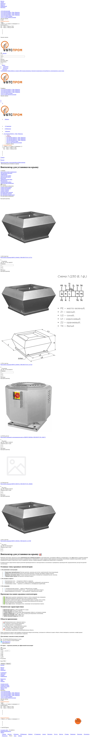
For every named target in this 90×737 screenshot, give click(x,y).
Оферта (2, 732)
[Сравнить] (2, 268)
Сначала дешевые (5, 189)
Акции (2, 668)
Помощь (3, 681)
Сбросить (8, 663)
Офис (2, 680)
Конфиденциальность (6, 731)
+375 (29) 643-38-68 (5, 11)
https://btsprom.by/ (6, 641)
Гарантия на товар (5, 686)
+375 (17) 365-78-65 (8, 17)
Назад (8, 135)
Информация (4, 676)
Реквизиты (3, 679)
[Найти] (2, 63)
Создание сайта (4, 730)
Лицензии (3, 673)
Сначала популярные (6, 188)
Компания (3, 670)
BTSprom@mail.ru (5, 21)
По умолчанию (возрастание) (8, 194)
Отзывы (2, 675)
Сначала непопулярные (6, 187)
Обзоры (2, 689)
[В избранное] (2, 267)
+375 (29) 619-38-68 (10, 14)
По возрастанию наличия (7, 192)
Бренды (2, 667)
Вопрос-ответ (4, 687)
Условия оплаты (4, 684)
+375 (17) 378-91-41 (6, 16)
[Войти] (1, 99)
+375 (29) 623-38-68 (10, 13)
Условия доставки (5, 685)
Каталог (2, 665)
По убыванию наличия (6, 193)
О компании (3, 672)
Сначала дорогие (5, 191)
